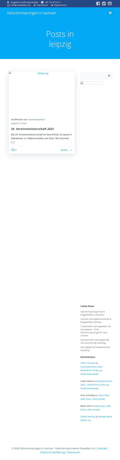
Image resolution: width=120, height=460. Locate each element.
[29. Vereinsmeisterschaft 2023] (42, 93)
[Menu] (110, 12)
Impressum (73, 452)
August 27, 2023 (18, 123)
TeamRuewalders (36, 119)
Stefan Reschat (87, 363)
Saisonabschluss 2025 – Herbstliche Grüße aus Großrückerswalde (92, 370)
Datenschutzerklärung (52, 452)
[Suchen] (109, 75)
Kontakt (102, 448)
